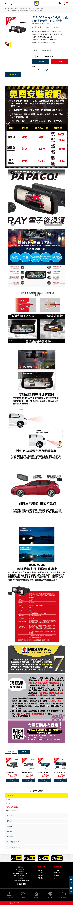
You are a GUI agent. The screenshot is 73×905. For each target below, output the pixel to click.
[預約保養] (71, 887)
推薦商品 (11, 751)
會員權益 (40, 878)
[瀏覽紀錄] (71, 883)
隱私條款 (40, 875)
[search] (11, 4)
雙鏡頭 (8, 803)
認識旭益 (40, 870)
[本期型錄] (71, 892)
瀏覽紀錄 (24, 751)
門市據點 (40, 873)
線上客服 (57, 870)
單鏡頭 (8, 799)
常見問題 (57, 875)
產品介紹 (10, 8)
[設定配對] (71, 878)
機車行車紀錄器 (11, 810)
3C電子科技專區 (19, 8)
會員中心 (57, 878)
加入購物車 (41, 61)
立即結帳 (59, 61)
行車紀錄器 (28, 8)
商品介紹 (13, 74)
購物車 (14, 781)
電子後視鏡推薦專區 (38, 8)
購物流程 (57, 873)
